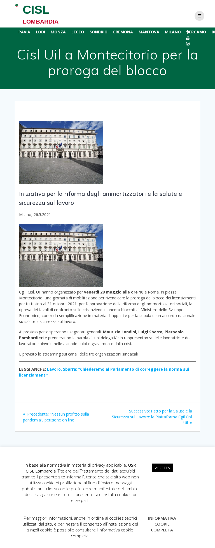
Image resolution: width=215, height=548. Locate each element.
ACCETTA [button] (162, 467)
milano (173, 32)
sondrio (99, 32)
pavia (24, 32)
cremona (123, 32)
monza (58, 32)
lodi (40, 32)
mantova (149, 32)
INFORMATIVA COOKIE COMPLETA (162, 524)
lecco (77, 32)
